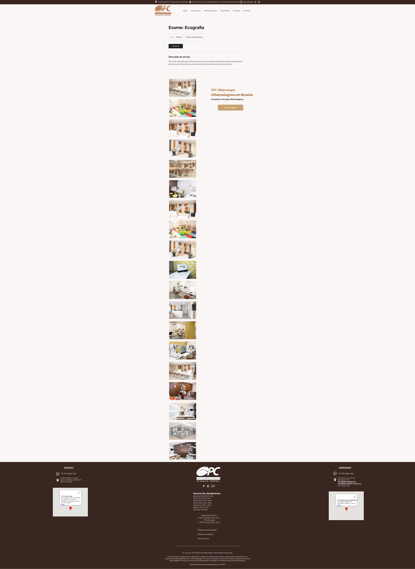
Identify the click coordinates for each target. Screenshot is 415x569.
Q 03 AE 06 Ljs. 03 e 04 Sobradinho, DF (206, 2)
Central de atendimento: (231, 2)
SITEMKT (222, 564)
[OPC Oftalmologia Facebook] (255, 2)
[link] (176, 46)
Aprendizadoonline (210, 564)
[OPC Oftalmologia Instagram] (259, 2)
